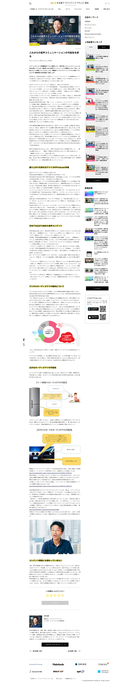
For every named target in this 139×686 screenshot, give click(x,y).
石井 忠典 (46, 616)
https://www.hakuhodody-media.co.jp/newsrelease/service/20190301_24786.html (50, 473)
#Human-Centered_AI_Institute (93, 34)
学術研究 (97, 9)
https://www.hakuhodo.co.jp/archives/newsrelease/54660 (44, 509)
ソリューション (77, 9)
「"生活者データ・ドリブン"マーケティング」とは (41, 9)
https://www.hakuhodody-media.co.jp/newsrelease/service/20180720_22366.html (50, 486)
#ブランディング (89, 37)
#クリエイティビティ (90, 24)
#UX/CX (50, 60)
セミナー (88, 9)
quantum (57, 274)
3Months (104, 47)
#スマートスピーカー (34, 60)
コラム (59, 9)
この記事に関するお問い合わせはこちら (54, 644)
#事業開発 (87, 21)
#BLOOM (87, 31)
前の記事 (37, 651)
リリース (67, 9)
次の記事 (72, 651)
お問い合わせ (106, 9)
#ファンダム (88, 27)
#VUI (41, 60)
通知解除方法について (70, 678)
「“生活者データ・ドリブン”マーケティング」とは (41, 678)
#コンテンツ (45, 60)
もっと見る (96, 180)
